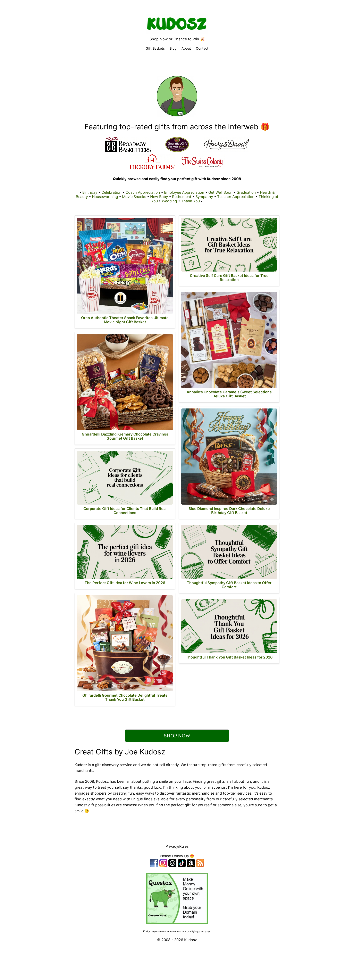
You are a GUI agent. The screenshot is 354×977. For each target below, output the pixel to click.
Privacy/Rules (177, 846)
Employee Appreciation (184, 192)
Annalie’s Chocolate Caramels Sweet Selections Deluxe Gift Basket (229, 394)
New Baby (159, 196)
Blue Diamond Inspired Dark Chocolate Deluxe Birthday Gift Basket (229, 510)
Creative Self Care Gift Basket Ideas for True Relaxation (229, 277)
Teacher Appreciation (235, 196)
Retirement (181, 196)
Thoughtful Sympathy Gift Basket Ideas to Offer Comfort (229, 585)
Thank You (190, 201)
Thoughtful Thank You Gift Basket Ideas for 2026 (229, 657)
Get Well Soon (220, 192)
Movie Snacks (134, 196)
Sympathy (204, 196)
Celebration (111, 192)
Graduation (246, 192)
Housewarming (105, 196)
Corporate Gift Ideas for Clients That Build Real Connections (125, 510)
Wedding (169, 201)
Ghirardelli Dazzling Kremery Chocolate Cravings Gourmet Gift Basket (125, 436)
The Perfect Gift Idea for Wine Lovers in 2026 (125, 583)
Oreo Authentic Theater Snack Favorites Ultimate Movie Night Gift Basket (125, 320)
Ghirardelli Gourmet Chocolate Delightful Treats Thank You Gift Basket (124, 697)
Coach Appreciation (143, 192)
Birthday (89, 192)
